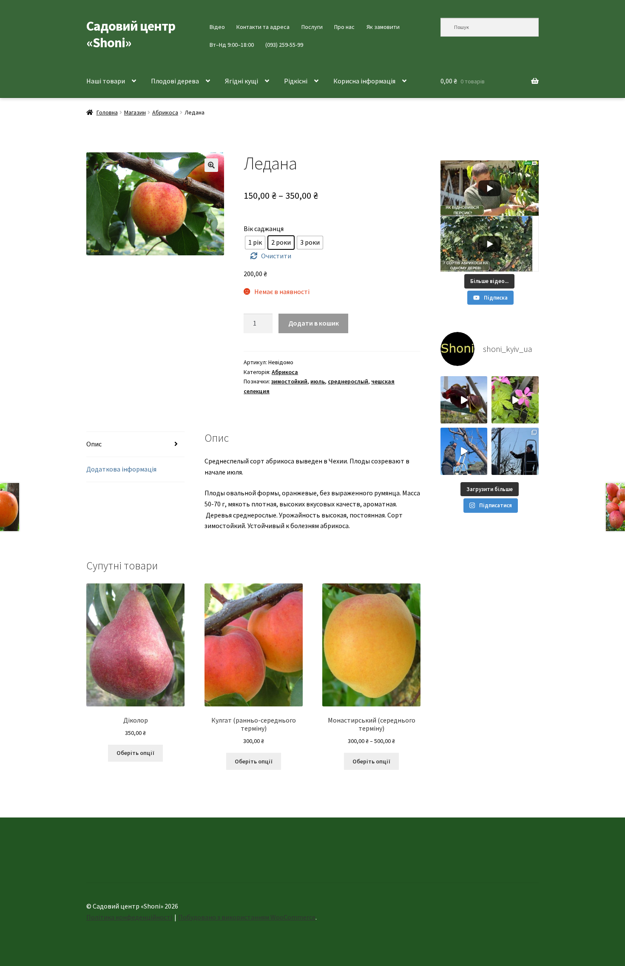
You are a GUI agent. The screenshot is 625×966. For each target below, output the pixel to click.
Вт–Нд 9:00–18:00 (232, 45)
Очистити (276, 256)
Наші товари (105, 81)
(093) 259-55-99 (284, 45)
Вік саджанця (264, 228)
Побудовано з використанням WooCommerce (246, 917)
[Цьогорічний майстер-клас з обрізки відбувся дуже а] (515, 451)
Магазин (135, 112)
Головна (107, 112)
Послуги (312, 27)
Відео (217, 27)
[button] (211, 165)
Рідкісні (295, 81)
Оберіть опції (135, 753)
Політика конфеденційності (129, 917)
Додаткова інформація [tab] (121, 469)
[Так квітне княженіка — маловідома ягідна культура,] (515, 399)
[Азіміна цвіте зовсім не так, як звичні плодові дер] (464, 399)
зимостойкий (289, 381)
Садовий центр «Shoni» (130, 34)
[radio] (255, 242)
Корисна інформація (364, 81)
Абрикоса (165, 112)
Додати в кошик (313, 323)
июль (317, 381)
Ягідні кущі (241, 81)
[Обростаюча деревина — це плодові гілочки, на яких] (464, 451)
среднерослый (348, 381)
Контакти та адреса (263, 27)
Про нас (344, 27)
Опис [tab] (94, 444)
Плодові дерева (175, 81)
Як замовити (383, 27)
